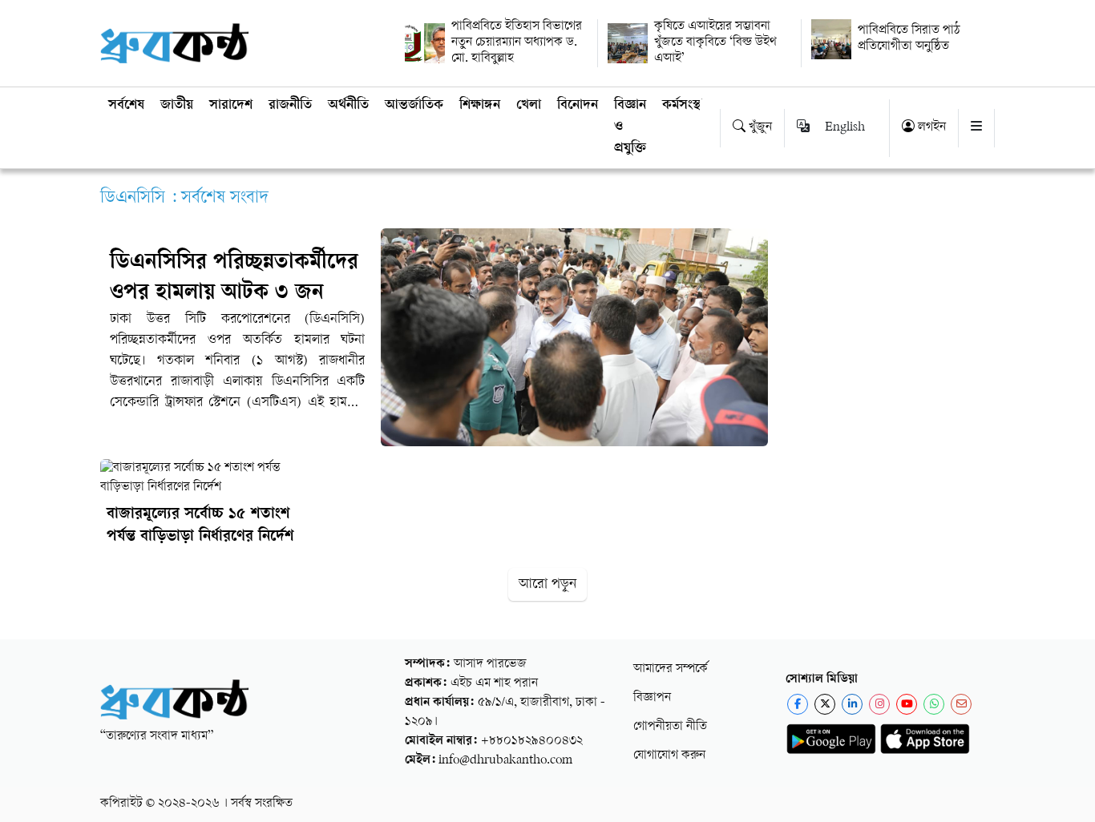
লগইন (930, 128)
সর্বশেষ (126, 106)
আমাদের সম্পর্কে (670, 669)
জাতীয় (176, 106)
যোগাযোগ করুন (669, 756)
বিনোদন (577, 106)
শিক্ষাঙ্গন (479, 106)
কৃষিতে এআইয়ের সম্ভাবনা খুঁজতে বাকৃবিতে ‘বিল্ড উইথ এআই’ (715, 43)
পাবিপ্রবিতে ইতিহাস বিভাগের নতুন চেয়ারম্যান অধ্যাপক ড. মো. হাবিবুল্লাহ (516, 43)
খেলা (528, 106)
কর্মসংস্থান (686, 106)
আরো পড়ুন (547, 584)
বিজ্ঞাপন (652, 698)
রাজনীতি (290, 106)
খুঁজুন (758, 128)
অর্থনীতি (348, 106)
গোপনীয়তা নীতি (670, 727)
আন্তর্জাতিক (414, 106)
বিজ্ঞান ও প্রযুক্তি (630, 127)
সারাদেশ (231, 106)
